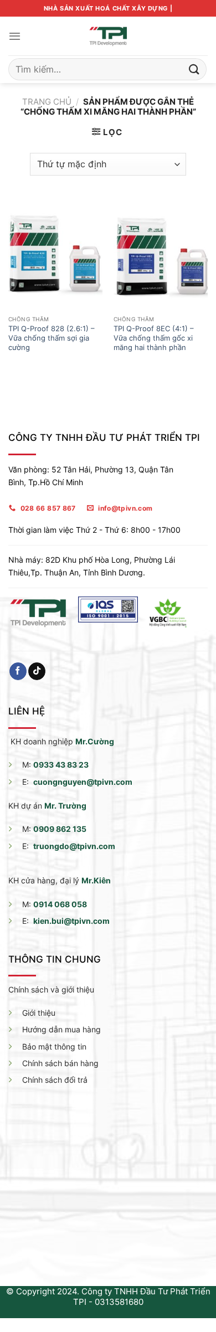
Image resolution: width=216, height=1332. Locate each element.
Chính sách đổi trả (55, 1079)
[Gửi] (194, 69)
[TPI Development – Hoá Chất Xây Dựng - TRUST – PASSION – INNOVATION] (108, 36)
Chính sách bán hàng (60, 1063)
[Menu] (14, 36)
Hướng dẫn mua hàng (61, 1029)
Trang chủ (46, 101)
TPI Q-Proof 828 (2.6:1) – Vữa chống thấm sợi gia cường (51, 338)
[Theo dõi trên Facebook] (18, 671)
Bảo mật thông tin (54, 1046)
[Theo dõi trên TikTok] (36, 671)
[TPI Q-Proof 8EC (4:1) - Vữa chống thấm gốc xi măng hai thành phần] (161, 254)
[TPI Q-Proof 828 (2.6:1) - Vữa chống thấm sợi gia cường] (55, 254)
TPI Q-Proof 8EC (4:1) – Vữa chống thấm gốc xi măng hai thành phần (154, 338)
